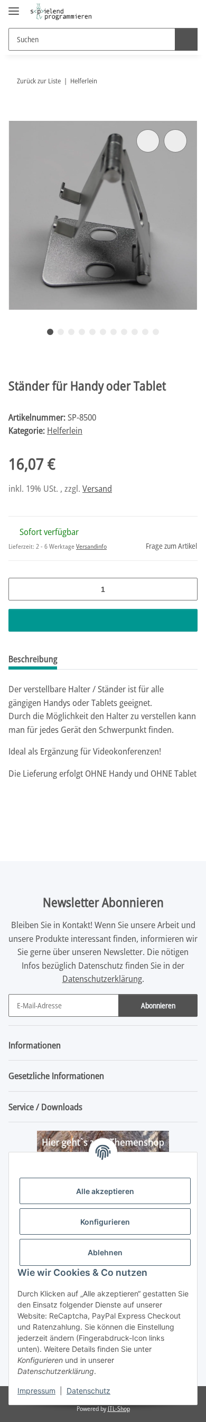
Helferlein (64, 430)
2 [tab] (61, 332)
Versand (97, 488)
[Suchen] (186, 39)
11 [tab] (156, 332)
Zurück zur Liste (39, 80)
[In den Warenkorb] (16, 115)
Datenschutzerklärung (102, 978)
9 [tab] (135, 332)
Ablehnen (105, 1252)
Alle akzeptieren (105, 1191)
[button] (156, 11)
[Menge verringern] (20, 589)
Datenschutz (88, 1390)
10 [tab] (145, 332)
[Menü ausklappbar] (13, 6)
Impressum (36, 1390)
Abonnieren (158, 1005)
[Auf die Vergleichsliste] (148, 140)
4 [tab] (82, 332)
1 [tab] (50, 332)
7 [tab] (113, 332)
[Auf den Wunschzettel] (175, 140)
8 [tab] (124, 332)
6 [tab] (103, 332)
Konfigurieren (105, 1221)
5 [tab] (92, 332)
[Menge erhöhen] (185, 589)
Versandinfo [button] (91, 546)
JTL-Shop (119, 1408)
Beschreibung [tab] (32, 659)
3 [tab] (71, 332)
